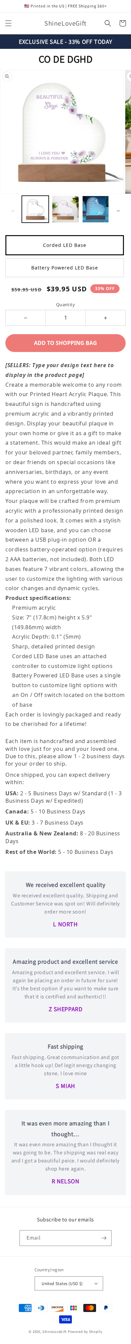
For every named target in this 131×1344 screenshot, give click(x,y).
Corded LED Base (64, 245)
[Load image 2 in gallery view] (65, 209)
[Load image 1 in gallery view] (35, 209)
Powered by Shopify (85, 1331)
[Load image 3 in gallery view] (95, 209)
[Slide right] (118, 210)
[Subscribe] (103, 1238)
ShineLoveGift (54, 1331)
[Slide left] (12, 210)
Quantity (65, 304)
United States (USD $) (62, 1283)
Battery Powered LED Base (64, 267)
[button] (8, 23)
